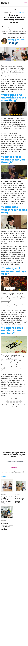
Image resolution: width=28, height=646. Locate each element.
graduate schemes (15, 89)
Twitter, (3, 393)
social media (5, 301)
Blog (15, 9)
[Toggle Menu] (25, 3)
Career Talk (8, 12)
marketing (11, 66)
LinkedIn (11, 393)
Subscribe (14, 467)
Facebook (20, 391)
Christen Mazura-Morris (16, 37)
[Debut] (5, 3)
